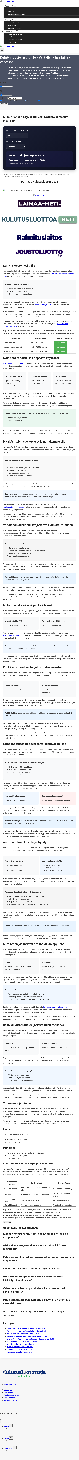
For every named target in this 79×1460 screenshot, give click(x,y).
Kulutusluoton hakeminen (13, 363)
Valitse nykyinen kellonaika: (17, 130)
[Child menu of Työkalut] (15, 20)
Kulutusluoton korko (13, 17)
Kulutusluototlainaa (11, 1395)
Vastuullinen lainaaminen (15, 39)
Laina (9, 9)
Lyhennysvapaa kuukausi (14, 28)
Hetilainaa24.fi (9, 1397)
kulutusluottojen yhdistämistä (55, 1007)
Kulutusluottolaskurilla (12, 635)
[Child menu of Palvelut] (15, 6)
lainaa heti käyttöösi (42, 304)
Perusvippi (8, 1389)
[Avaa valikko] (2, 50)
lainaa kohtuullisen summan (48, 484)
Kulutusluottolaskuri (13, 23)
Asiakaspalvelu (12, 42)
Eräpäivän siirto (12, 26)
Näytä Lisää (4, 103)
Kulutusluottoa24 (10, 1400)
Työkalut (6, 1439)
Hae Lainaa (60, 342)
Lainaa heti (11, 11)
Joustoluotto (8, 101)
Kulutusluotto (32, 101)
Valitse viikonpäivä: (13, 141)
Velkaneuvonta (10, 1384)
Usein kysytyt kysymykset (15, 34)
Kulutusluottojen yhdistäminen (16, 14)
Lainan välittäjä (46, 101)
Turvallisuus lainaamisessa (15, 37)
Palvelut (6, 1426)
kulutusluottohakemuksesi (13, 507)
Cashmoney (8, 1392)
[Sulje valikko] (0, 1421)
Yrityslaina (20, 101)
